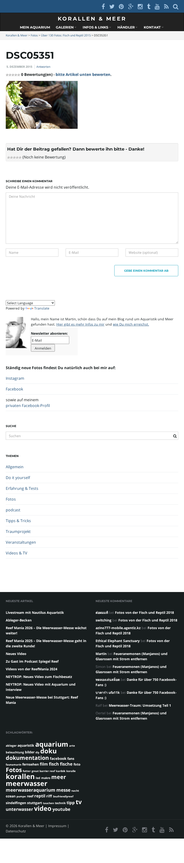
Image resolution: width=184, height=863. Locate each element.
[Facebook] (103, 6)
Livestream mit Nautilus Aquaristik (35, 612)
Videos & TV (16, 553)
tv (79, 802)
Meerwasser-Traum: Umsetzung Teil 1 (140, 705)
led (38, 778)
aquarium (51, 744)
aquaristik (25, 745)
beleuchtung (15, 752)
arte (72, 745)
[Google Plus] (130, 6)
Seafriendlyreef (63, 796)
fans (70, 758)
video (43, 808)
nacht (75, 790)
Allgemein (14, 466)
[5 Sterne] (20, 157)
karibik (60, 771)
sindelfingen (16, 803)
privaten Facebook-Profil (28, 405)
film (44, 764)
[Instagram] (140, 6)
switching (103, 620)
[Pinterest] (121, 6)
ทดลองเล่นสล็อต (108, 679)
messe (63, 790)
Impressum (57, 826)
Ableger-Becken (19, 620)
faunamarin (13, 764)
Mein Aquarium (35, 27)
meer (58, 777)
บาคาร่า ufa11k (108, 692)
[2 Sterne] (11, 157)
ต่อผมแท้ (102, 612)
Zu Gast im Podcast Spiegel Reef (32, 661)
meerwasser (26, 783)
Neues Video (16, 653)
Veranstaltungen (21, 542)
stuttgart (34, 803)
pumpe (21, 796)
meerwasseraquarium (30, 790)
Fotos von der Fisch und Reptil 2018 (144, 612)
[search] (175, 6)
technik (60, 803)
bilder (29, 752)
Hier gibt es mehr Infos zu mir (80, 324)
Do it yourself (18, 477)
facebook (58, 758)
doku (48, 750)
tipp (71, 802)
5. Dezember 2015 (19, 67)
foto (77, 764)
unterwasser (19, 809)
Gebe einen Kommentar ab (146, 270)
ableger (11, 746)
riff (49, 796)
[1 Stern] (8, 157)
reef (30, 796)
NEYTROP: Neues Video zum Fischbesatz (39, 676)
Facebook (14, 389)
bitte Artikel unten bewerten (83, 74)
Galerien (65, 27)
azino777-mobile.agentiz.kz (118, 628)
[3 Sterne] (14, 157)
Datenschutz (16, 831)
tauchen (48, 803)
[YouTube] (157, 6)
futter (27, 771)
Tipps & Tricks (18, 520)
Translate (41, 308)
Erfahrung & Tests (22, 488)
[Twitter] (112, 6)
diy (37, 752)
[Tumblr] (148, 6)
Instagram (15, 378)
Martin (101, 653)
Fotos (11, 499)
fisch (54, 764)
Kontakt (153, 27)
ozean (11, 796)
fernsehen (30, 764)
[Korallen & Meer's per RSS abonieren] (166, 6)
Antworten (43, 67)
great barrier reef (43, 771)
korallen (20, 776)
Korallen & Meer (92, 19)
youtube (61, 809)
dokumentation (27, 757)
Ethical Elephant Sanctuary (118, 640)
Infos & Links (96, 27)
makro (45, 778)
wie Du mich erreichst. (131, 324)
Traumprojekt (18, 531)
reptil (39, 796)
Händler (126, 27)
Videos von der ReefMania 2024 (31, 669)
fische (66, 764)
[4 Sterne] (17, 157)
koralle (71, 771)
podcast (13, 510)
